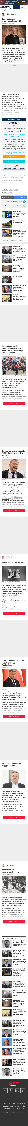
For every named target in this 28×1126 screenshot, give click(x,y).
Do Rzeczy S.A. (10, 1112)
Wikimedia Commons (9, 582)
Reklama (6, 1106)
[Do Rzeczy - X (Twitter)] (11, 1090)
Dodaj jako (13, 206)
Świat (11, 189)
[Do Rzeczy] (1, 11)
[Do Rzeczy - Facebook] (5, 1090)
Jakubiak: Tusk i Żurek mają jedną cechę (11, 764)
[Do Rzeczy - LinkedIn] (17, 1090)
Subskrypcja (21, 1103)
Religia (16, 189)
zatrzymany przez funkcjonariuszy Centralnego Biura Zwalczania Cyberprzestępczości (14, 706)
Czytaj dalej (14, 404)
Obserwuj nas (13, 201)
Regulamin (7, 1108)
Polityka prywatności (17, 1106)
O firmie (5, 1103)
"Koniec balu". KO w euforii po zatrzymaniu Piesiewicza (13, 663)
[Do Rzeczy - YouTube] (22, 1090)
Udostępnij (22, 197)
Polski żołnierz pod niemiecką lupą (10, 871)
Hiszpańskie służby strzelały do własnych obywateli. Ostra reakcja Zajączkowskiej (12, 349)
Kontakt (12, 1103)
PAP (24, 478)
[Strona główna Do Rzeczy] (5, 8)
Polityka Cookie (18, 1108)
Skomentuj (7, 197)
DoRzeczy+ (5, 189)
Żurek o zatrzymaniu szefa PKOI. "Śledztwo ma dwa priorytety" (13, 453)
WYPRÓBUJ (14, 156)
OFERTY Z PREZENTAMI (14, 161)
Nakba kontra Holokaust (12, 562)
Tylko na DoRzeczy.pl (7, 192)
